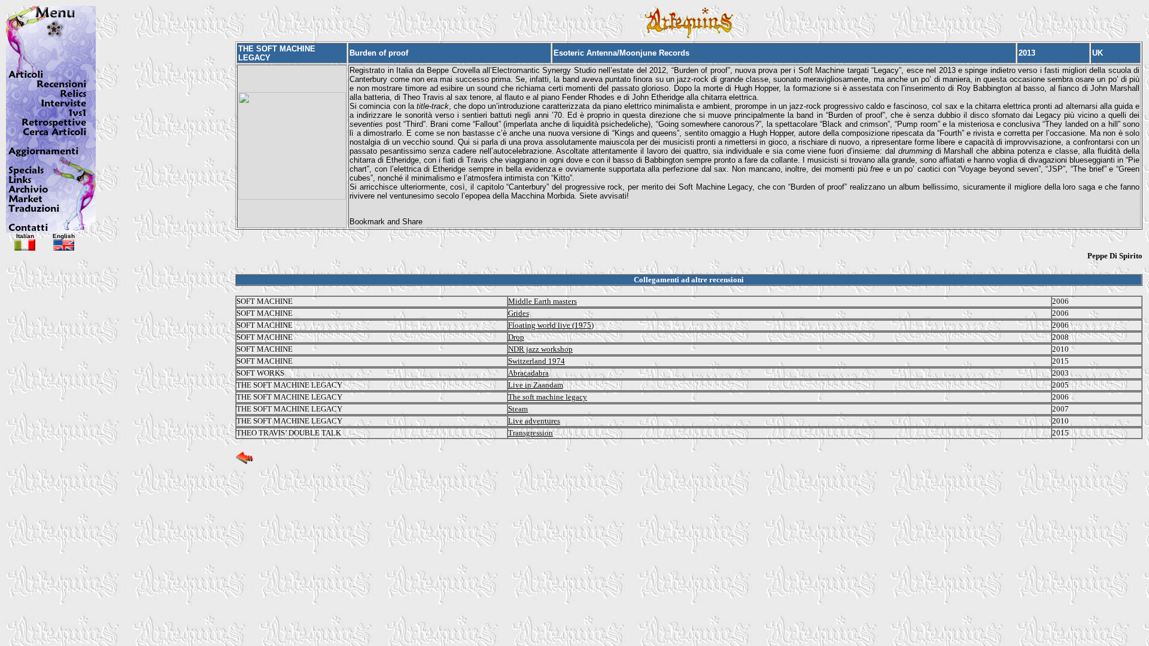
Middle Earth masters (542, 301)
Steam (518, 408)
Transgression (530, 432)
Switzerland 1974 (536, 360)
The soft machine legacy (547, 396)
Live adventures (534, 420)
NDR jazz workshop (540, 349)
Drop (516, 337)
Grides (518, 313)
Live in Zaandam (535, 384)
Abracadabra (528, 372)
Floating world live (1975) (551, 325)
